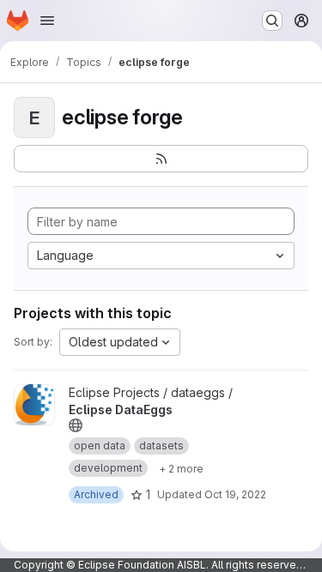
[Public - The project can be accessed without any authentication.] (75, 425)
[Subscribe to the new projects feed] (161, 158)
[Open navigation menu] (47, 20)
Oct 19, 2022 (235, 494)
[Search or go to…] (272, 20)
